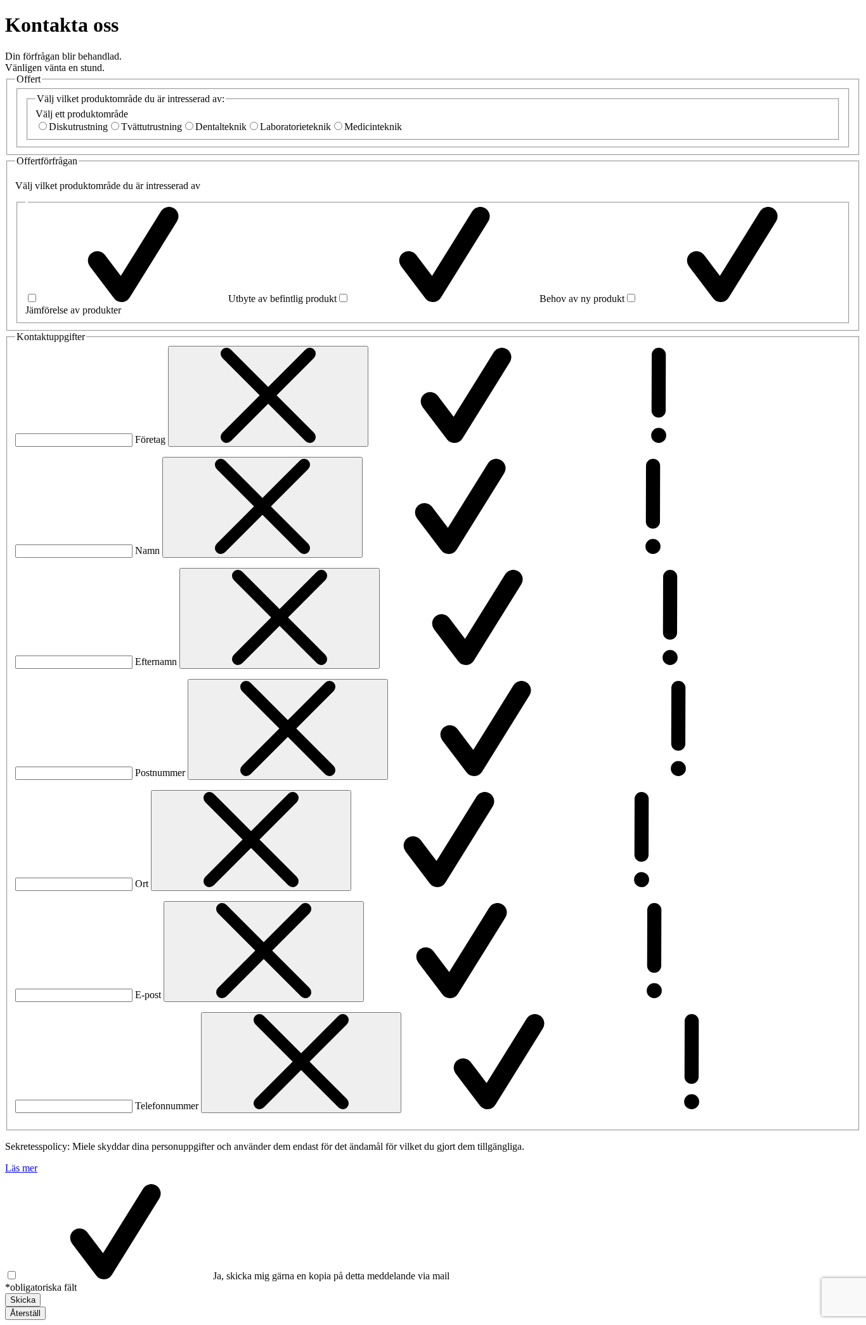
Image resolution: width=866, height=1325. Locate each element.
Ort (141, 883)
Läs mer (21, 1168)
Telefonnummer (166, 1105)
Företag (150, 439)
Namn (147, 550)
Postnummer (160, 772)
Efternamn (156, 661)
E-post (148, 994)
